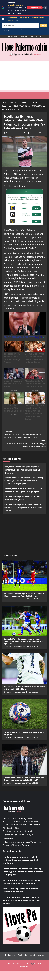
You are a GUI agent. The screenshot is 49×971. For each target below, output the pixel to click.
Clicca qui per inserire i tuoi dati (12, 30)
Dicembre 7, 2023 (36, 133)
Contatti (6, 845)
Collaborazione (35, 36)
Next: (26, 443)
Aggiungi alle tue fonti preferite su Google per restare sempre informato (20, 7)
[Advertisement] (24, 75)
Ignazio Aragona (27, 834)
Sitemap (16, 845)
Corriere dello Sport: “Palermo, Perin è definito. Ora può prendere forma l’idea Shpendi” (23, 507)
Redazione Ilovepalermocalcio (16, 133)
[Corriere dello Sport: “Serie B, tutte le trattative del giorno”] (24, 714)
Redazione (12, 36)
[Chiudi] (6, 7)
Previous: (22, 434)
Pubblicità (22, 36)
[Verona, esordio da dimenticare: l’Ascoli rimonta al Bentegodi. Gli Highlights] (24, 668)
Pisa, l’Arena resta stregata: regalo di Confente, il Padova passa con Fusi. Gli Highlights (22, 469)
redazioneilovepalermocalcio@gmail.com (22, 842)
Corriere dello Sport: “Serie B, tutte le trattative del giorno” (22, 498)
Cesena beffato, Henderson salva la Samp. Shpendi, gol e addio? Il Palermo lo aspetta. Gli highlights (24, 480)
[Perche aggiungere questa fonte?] (45, 7)
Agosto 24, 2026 (33, 599)
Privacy (25, 845)
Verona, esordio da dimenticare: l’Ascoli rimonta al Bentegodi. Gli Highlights (23, 490)
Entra (43, 25)
